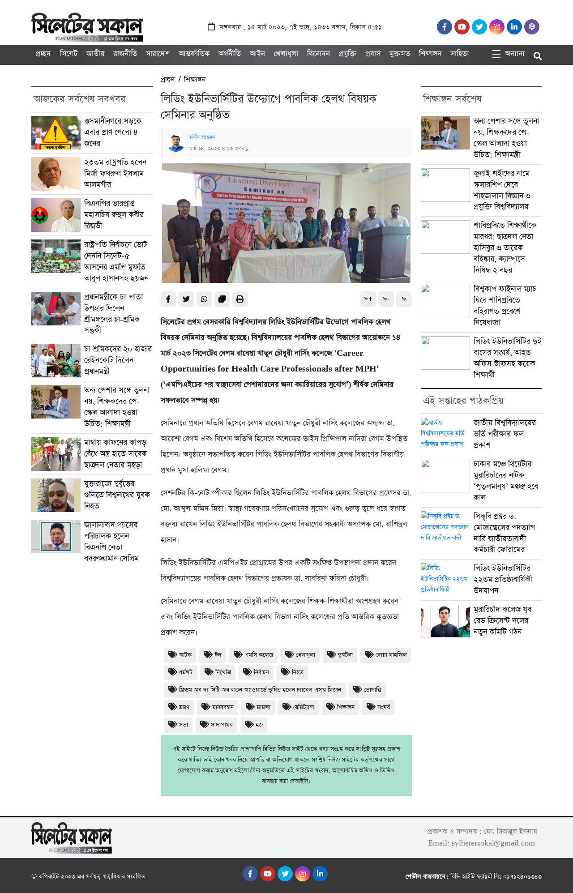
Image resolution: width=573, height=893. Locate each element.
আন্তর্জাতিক (194, 54)
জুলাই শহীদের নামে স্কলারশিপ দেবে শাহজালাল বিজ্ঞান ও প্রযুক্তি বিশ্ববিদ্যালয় (502, 190)
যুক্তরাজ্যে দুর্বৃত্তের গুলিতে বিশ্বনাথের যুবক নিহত (117, 495)
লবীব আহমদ (202, 137)
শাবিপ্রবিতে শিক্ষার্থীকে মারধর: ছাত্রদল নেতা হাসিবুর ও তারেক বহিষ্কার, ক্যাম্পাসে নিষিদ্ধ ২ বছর (505, 248)
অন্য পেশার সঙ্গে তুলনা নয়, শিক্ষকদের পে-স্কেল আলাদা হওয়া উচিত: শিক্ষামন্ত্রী (117, 407)
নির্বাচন (261, 672)
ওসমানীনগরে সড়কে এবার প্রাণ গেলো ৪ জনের (112, 132)
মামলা (263, 707)
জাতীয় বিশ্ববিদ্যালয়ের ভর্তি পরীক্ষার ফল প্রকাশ (505, 434)
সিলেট (68, 54)
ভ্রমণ (184, 707)
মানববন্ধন (223, 707)
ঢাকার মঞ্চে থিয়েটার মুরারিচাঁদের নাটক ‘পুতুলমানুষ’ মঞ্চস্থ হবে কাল (506, 481)
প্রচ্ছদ (43, 54)
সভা (183, 725)
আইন (257, 54)
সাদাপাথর (222, 725)
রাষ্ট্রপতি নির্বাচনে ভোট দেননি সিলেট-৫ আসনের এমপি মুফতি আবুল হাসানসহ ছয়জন (116, 261)
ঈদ (218, 655)
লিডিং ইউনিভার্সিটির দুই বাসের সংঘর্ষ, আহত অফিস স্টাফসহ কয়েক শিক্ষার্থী (508, 358)
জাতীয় (95, 54)
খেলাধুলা (286, 54)
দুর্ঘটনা (345, 655)
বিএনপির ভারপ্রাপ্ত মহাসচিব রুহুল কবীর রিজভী (114, 214)
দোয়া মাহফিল (391, 655)
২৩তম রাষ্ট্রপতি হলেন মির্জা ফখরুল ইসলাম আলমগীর (115, 173)
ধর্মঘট (185, 672)
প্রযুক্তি (347, 54)
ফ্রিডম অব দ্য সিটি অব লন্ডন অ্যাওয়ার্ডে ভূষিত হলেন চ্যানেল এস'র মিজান (260, 690)
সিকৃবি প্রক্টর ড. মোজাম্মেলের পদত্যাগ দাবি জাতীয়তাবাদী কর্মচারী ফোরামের (504, 533)
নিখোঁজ (223, 672)
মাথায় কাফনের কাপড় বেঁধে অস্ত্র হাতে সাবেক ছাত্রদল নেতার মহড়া (115, 453)
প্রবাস (373, 54)
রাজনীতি (125, 54)
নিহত (298, 672)
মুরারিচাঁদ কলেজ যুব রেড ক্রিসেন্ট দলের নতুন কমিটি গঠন (502, 620)
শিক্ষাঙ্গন (430, 54)
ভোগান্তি (372, 690)
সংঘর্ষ (383, 707)
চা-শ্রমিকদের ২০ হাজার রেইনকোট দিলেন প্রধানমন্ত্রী (118, 360)
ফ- (386, 299)
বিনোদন (318, 54)
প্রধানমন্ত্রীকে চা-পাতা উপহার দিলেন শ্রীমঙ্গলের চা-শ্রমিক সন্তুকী (113, 314)
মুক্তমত (399, 54)
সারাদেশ (158, 54)
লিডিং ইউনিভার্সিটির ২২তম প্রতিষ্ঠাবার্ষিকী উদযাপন (503, 579)
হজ (259, 725)
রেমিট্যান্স (303, 707)
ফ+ (368, 299)
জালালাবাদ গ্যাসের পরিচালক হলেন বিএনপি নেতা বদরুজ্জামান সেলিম (111, 542)
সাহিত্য (459, 54)
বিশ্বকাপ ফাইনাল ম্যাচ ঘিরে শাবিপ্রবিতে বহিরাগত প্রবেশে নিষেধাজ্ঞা (505, 306)
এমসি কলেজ (258, 655)
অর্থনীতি (229, 54)
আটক (185, 655)
